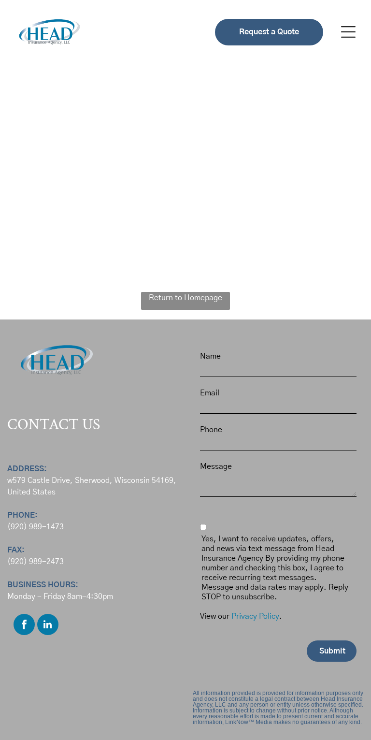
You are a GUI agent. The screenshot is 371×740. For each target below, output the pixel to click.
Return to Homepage (185, 298)
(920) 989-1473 (35, 527)
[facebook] (24, 626)
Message (216, 466)
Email (209, 393)
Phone (211, 430)
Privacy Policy (255, 616)
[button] (348, 32)
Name (210, 356)
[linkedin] (47, 626)
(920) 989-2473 (35, 562)
